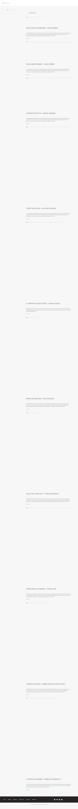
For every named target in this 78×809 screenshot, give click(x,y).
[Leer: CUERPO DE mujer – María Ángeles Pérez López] (38, 641)
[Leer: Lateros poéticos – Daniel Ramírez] (48, 94)
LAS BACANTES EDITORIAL (58, 2)
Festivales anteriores (37, 2)
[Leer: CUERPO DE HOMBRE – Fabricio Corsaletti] (41, 737)
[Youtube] (62, 799)
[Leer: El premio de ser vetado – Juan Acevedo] (44, 261)
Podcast (23, 2)
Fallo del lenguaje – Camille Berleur (42, 494)
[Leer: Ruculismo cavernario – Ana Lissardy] (34, 21)
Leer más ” (28, 38)
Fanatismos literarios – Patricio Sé (41, 589)
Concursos (66, 2)
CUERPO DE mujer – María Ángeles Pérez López (45, 684)
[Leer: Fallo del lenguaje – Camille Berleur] (32, 451)
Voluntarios (21, 799)
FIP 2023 (28, 2)
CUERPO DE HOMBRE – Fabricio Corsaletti (43, 779)
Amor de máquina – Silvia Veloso (40, 399)
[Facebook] (54, 799)
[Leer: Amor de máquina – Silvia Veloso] (31, 356)
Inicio (18, 2)
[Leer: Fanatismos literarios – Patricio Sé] (48, 546)
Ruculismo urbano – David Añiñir (40, 64)
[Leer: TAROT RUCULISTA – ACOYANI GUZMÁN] (48, 166)
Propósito (15, 799)
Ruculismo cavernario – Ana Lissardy (42, 28)
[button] (30, 3)
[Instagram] (59, 799)
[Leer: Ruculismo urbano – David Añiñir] (48, 51)
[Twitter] (57, 799)
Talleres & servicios (47, 2)
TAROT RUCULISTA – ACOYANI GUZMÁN (41, 208)
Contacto (73, 2)
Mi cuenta (34, 799)
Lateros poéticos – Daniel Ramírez (41, 113)
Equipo (9, 799)
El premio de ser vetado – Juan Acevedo (43, 303)
